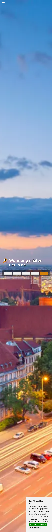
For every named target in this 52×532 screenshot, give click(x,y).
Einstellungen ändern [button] (35, 527)
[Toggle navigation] (3, 2)
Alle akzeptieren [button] (34, 524)
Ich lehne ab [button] (43, 524)
